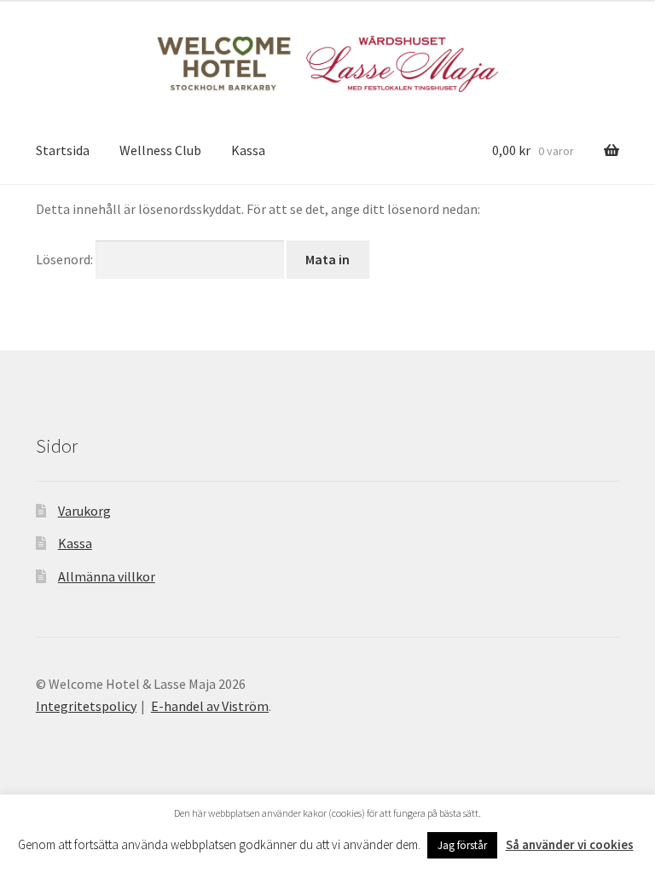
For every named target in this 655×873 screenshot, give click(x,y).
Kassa (248, 150)
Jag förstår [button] (462, 845)
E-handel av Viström (210, 705)
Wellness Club (160, 150)
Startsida (63, 150)
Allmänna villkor (106, 576)
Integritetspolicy (86, 705)
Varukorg (84, 510)
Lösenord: (66, 259)
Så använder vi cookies (570, 844)
